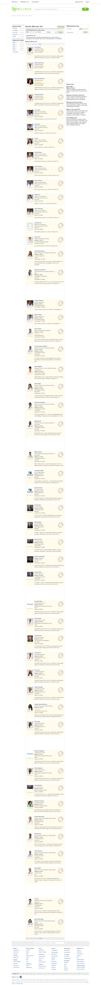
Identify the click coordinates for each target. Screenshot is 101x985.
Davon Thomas (38, 180)
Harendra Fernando (39, 801)
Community (35, 2)
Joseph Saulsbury (38, 300)
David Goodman (38, 487)
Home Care (41, 958)
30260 (14, 42)
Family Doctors (54, 956)
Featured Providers (81, 967)
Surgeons (53, 967)
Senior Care (41, 954)
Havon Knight (37, 618)
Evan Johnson (38, 328)
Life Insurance (42, 968)
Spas (27, 959)
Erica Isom (37, 670)
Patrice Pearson (38, 166)
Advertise (79, 955)
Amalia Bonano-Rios (39, 251)
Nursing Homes (42, 961)
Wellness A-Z (24, 2)
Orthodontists (29, 967)
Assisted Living (42, 956)
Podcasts (66, 968)
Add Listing (61, 26)
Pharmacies (15, 965)
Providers (19, 15)
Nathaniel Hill (37, 421)
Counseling (66, 954)
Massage (15, 953)
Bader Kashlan (38, 314)
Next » (40, 44)
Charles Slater (37, 572)
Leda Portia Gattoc (39, 919)
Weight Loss (16, 957)
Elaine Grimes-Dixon (39, 78)
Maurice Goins (38, 539)
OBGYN (53, 959)
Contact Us (79, 952)
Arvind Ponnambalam (39, 402)
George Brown (38, 222)
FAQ (78, 957)
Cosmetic (28, 950)
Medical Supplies (42, 952)
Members (66, 962)
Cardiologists (54, 950)
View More (15, 52)
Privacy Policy (69, 32)
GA (27, 15)
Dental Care (28, 963)
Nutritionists (15, 955)
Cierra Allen (37, 110)
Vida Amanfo (37, 652)
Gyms (27, 953)
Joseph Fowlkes (38, 601)
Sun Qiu (36, 898)
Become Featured (81, 969)
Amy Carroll (37, 237)
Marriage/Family (67, 958)
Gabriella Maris (38, 152)
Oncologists (53, 961)
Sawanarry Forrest (38, 94)
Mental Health (67, 948)
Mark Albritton (37, 522)
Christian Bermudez (39, 816)
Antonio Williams (38, 208)
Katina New (37, 721)
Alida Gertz (37, 124)
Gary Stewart (37, 505)
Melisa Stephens (38, 768)
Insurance (41, 964)
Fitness (27, 952)
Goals (65, 966)
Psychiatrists (67, 950)
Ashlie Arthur (37, 383)
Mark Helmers (37, 833)
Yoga (27, 961)
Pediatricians (54, 963)
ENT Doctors (54, 954)
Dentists (28, 965)
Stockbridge (15, 30)
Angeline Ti (37, 194)
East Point (15, 32)
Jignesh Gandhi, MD (39, 556)
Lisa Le (36, 138)
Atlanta (14, 36)
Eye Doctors (16, 952)
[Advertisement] (40, 20)
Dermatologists (54, 952)
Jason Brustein (38, 785)
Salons (27, 957)
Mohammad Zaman (39, 62)
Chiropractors (16, 950)
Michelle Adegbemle (39, 751)
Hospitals (15, 963)
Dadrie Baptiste (38, 366)
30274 (14, 44)
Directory (14, 2)
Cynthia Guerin (38, 635)
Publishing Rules (80, 959)
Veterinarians (16, 967)
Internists (53, 958)
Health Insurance (42, 966)
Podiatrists (53, 965)
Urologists (53, 969)
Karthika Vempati (38, 687)
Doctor (23, 15)
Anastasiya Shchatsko (39, 269)
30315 (14, 48)
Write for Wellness (81, 963)
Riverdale (15, 28)
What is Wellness (80, 961)
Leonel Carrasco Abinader (40, 346)
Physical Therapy (29, 955)
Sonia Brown (37, 47)
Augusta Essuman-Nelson (40, 704)
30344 (14, 50)
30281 (14, 46)
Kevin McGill (37, 868)
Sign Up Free (79, 2)
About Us (79, 950)
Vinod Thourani (38, 851)
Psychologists (67, 952)
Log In (87, 2)
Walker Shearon (38, 452)
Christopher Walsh (39, 470)
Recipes (66, 970)
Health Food (41, 950)
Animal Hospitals (17, 961)
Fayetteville (15, 34)
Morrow (30, 15)
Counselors (66, 956)
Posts (65, 964)
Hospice (40, 960)
